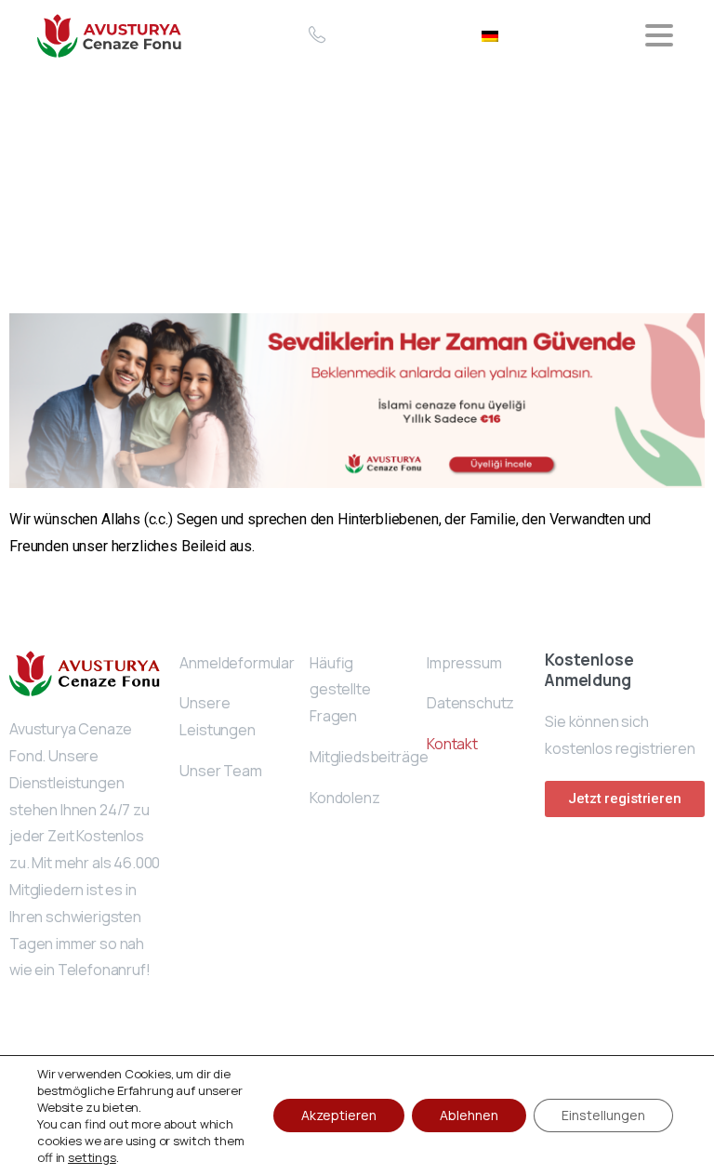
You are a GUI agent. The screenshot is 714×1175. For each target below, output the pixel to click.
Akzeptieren (339, 1115)
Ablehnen (469, 1115)
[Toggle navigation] (659, 35)
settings (92, 1157)
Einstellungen (603, 1115)
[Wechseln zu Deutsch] (490, 34)
